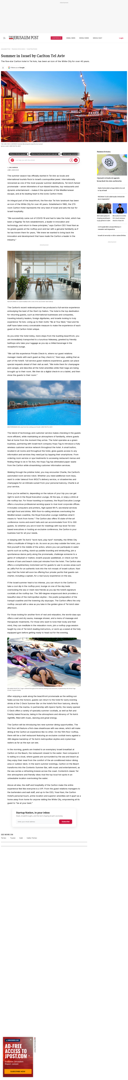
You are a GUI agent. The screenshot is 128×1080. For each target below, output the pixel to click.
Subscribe (66, 822)
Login (121, 38)
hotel (21, 838)
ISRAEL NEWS (70, 38)
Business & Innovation (18, 49)
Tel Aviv (3, 838)
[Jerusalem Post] (22, 38)
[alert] (18, 1057)
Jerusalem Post (5, 49)
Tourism (12, 838)
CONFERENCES (57, 38)
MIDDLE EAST (97, 38)
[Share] (3, 68)
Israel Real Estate (32, 49)
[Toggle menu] (4, 38)
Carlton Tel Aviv (32, 838)
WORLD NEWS (84, 38)
